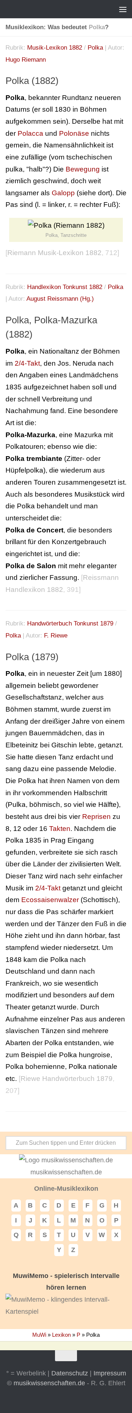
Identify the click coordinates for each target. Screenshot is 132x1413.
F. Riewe (55, 635)
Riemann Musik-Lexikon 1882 (54, 253)
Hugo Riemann (26, 59)
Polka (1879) (32, 656)
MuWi (39, 1335)
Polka (95, 47)
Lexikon (61, 1335)
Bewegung (83, 169)
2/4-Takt (27, 363)
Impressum (110, 1373)
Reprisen (96, 816)
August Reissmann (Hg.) (60, 298)
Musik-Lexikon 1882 (54, 47)
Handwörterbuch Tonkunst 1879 (70, 623)
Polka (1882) (32, 80)
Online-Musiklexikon (66, 1188)
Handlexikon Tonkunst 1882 (64, 287)
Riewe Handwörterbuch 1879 (67, 1078)
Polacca (30, 133)
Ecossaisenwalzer (50, 900)
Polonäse (74, 133)
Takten (59, 828)
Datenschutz (69, 1373)
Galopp (63, 193)
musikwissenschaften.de (49, 1383)
